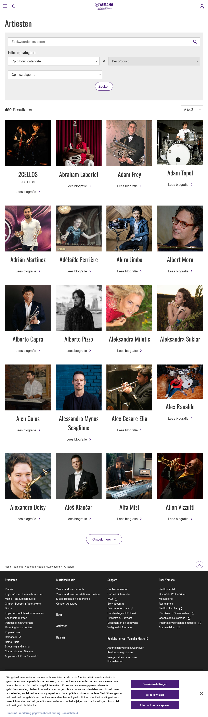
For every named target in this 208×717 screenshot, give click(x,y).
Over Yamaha (167, 579)
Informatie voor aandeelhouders (177, 623)
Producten (11, 579)
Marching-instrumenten (18, 627)
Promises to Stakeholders (174, 613)
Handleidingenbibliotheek (121, 613)
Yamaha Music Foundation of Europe (78, 594)
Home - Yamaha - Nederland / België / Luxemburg (32, 566)
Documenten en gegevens (122, 623)
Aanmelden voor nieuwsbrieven (125, 648)
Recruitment (166, 603)
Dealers (60, 637)
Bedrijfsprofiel (167, 589)
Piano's (9, 589)
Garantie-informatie (118, 594)
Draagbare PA (13, 637)
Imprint (12, 713)
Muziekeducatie (65, 579)
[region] (104, 694)
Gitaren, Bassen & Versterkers (23, 603)
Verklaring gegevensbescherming (39, 713)
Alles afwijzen (155, 694)
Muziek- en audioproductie (20, 599)
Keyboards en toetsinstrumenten (24, 594)
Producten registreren (120, 652)
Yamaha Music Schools (70, 589)
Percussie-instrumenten (19, 623)
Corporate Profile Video (172, 594)
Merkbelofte (166, 599)
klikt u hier (31, 705)
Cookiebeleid (70, 713)
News (59, 614)
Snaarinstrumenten (16, 618)
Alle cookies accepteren (155, 705)
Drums (9, 608)
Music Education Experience (73, 599)
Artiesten (61, 625)
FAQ (110, 599)
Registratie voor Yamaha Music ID (127, 638)
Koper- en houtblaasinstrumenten (24, 613)
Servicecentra (115, 603)
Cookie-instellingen (155, 684)
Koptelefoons (12, 632)
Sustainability (167, 627)
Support (112, 579)
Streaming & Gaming (17, 646)
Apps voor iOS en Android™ (21, 656)
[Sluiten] (201, 693)
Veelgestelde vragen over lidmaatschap (122, 659)
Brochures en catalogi (120, 608)
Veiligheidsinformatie (119, 627)
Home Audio (12, 642)
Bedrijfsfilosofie (168, 608)
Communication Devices (19, 651)
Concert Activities (66, 603)
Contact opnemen (117, 589)
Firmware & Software (119, 618)
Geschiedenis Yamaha (172, 618)
